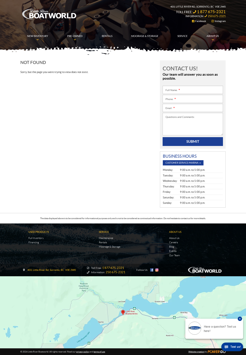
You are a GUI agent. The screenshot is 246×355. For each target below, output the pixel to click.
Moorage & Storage (109, 246)
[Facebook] (151, 270)
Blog (171, 246)
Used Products (38, 231)
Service (104, 231)
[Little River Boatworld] (49, 14)
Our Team (174, 255)
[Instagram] (156, 270)
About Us (175, 231)
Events (172, 251)
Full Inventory (36, 238)
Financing (33, 242)
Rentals (103, 242)
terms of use (99, 351)
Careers (173, 242)
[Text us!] (232, 347)
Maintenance (106, 238)
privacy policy (82, 351)
